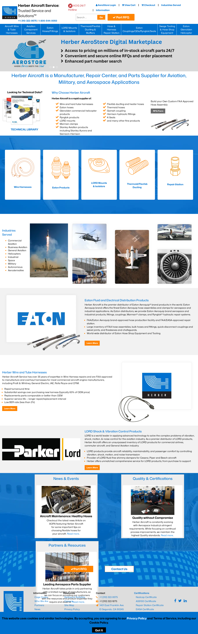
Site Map (69, 605)
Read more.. (73, 533)
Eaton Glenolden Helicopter (186, 29)
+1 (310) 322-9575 (108, 597)
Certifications (141, 593)
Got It (99, 630)
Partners (39, 605)
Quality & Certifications (152, 478)
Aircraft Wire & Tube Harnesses (12, 29)
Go (101, 17)
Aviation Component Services (31, 29)
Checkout (149, 5)
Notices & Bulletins (74, 597)
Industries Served (171, 5)
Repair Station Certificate (150, 605)
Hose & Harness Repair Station (111, 29)
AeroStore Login (106, 5)
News (37, 609)
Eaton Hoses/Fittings (50, 29)
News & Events (66, 478)
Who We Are (41, 601)
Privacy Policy (137, 618)
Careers (68, 601)
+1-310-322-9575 (27, 20)
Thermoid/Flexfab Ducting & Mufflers (90, 29)
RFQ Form (158, 111)
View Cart (129, 5)
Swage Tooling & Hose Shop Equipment (167, 29)
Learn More (92, 343)
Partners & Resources (67, 545)
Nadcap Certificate (146, 597)
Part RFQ (122, 17)
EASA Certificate (145, 609)
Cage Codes (41, 597)
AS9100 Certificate (146, 601)
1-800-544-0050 (48, 20)
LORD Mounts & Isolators (69, 29)
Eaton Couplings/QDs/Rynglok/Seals (139, 29)
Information (103, 10)
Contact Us (119, 569)
